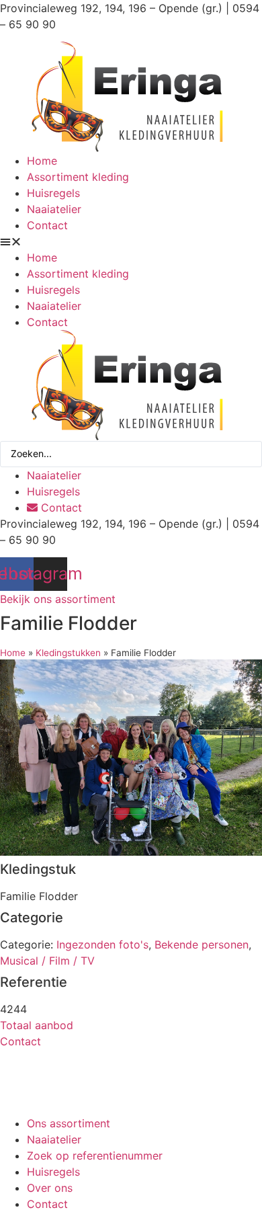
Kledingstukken (68, 652)
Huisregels (53, 193)
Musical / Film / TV (47, 960)
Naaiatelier (54, 209)
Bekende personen (202, 944)
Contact (47, 225)
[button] (131, 241)
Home (42, 160)
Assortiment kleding (78, 177)
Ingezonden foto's (102, 944)
